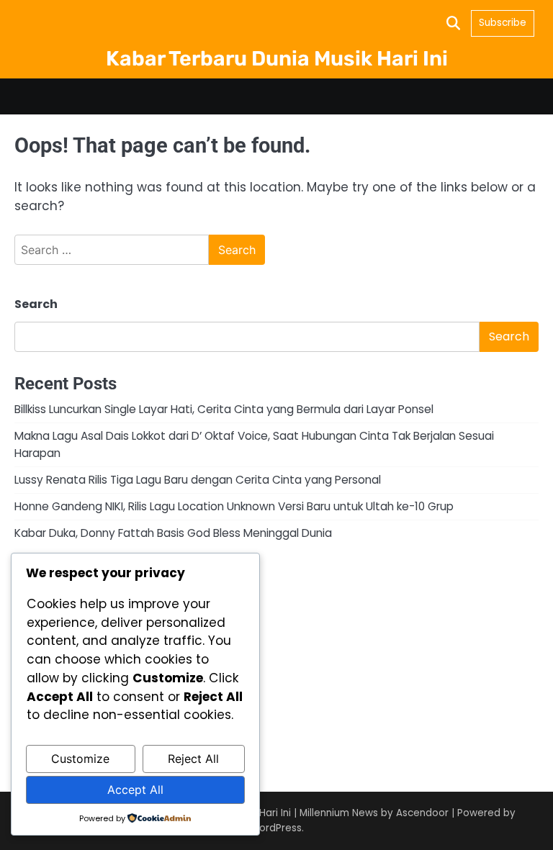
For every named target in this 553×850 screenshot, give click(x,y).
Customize (80, 758)
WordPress (276, 828)
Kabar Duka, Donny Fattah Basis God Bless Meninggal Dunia (173, 533)
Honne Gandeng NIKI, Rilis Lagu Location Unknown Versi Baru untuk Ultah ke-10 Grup (234, 506)
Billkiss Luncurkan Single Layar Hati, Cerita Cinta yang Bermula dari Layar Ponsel (223, 409)
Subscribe (502, 23)
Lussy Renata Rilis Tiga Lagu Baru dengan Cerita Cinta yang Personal (197, 479)
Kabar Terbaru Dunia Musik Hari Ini (277, 58)
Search (36, 304)
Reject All (193, 758)
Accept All (135, 789)
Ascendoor (422, 813)
